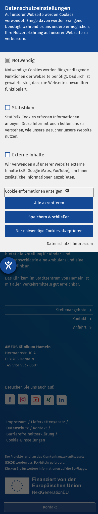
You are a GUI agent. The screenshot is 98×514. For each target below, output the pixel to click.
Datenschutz (58, 243)
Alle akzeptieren (49, 202)
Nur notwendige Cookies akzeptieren (49, 230)
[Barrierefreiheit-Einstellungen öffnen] (8, 265)
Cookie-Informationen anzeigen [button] (34, 191)
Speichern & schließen (49, 217)
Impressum (83, 243)
